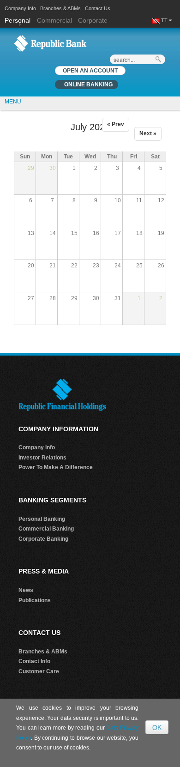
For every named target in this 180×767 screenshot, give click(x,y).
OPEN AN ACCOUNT (90, 70)
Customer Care (38, 671)
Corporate (93, 20)
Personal (18, 20)
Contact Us (97, 8)
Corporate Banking (43, 539)
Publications (34, 600)
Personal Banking (41, 519)
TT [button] (165, 20)
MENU (13, 101)
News (25, 590)
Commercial (54, 20)
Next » (147, 133)
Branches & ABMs (60, 8)
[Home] (50, 43)
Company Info (20, 8)
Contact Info (34, 661)
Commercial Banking (46, 528)
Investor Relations (42, 457)
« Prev (115, 124)
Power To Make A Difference (55, 467)
